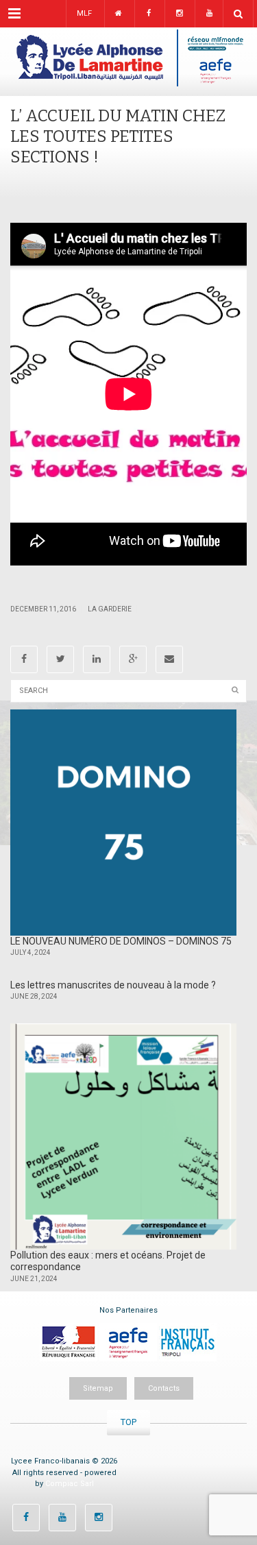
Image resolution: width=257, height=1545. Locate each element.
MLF (84, 13)
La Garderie (110, 609)
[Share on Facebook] (24, 659)
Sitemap (98, 1388)
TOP (128, 1422)
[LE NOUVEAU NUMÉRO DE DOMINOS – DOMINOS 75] (123, 822)
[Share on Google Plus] (133, 659)
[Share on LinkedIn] (96, 659)
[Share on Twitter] (60, 659)
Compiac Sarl (69, 1483)
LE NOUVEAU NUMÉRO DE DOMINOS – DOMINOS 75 (121, 941)
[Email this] (169, 659)
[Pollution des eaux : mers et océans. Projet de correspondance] (123, 1136)
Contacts (164, 1388)
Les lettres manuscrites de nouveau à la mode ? (113, 985)
